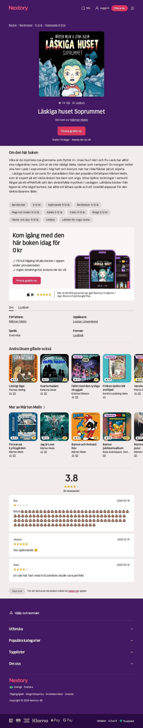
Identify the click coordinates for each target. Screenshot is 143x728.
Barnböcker (26, 25)
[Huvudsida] (132, 8)
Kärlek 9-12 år (55, 212)
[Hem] (44, 8)
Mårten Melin (79, 120)
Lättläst (50, 219)
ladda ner (74, 591)
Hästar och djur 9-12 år (25, 219)
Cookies (69, 694)
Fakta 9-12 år (77, 212)
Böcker (13, 25)
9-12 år (39, 25)
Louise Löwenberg (85, 321)
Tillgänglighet (16, 694)
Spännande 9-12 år (55, 25)
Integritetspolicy (35, 694)
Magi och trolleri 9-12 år (25, 212)
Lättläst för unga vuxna (76, 219)
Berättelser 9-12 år (88, 204)
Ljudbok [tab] (23, 307)
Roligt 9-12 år (99, 212)
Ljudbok (78, 335)
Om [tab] (11, 307)
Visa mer (17, 591)
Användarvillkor (54, 694)
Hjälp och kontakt (27, 613)
